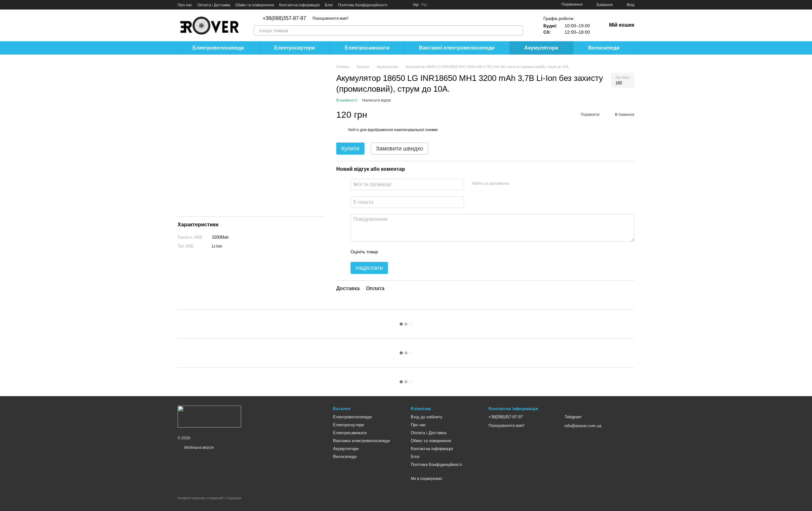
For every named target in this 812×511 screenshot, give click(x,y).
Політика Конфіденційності (362, 5)
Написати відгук (376, 100)
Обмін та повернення (254, 5)
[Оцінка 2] (399, 252)
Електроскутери (294, 47)
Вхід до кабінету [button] (426, 417)
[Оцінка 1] (388, 252)
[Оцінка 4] (419, 252)
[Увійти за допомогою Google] (526, 183)
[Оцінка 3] (409, 252)
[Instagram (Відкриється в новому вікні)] (396, 4)
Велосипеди (603, 47)
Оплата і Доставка (213, 5)
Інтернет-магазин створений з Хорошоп (209, 498)
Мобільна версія (198, 447)
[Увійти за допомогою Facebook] (516, 183)
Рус (424, 5)
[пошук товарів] (518, 30)
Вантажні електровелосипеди (456, 47)
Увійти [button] (353, 130)
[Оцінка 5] (429, 252)
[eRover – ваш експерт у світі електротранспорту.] (209, 416)
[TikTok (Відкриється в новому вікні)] (403, 4)
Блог (329, 5)
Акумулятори (541, 47)
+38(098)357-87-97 (284, 18)
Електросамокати (367, 47)
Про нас (185, 5)
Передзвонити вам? (330, 18)
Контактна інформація (299, 5)
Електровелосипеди (218, 47)
